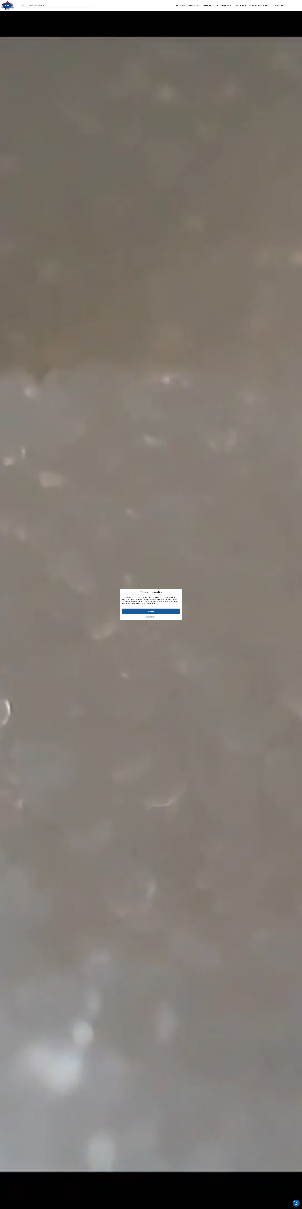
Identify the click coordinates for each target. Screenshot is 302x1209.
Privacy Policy (150, 617)
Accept (151, 611)
